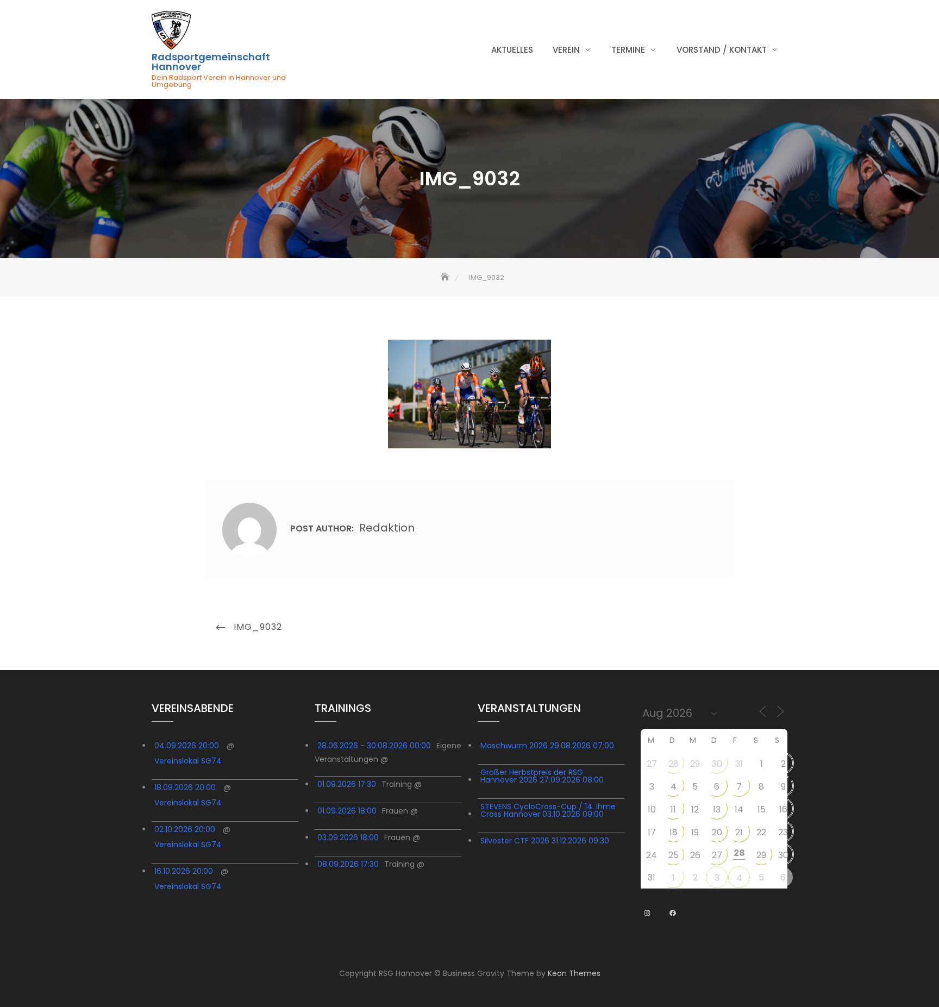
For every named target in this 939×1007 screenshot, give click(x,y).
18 (673, 832)
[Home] (446, 277)
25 (673, 855)
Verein (566, 49)
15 (762, 809)
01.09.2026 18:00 (347, 810)
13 (717, 809)
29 (695, 764)
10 (652, 809)
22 (761, 832)
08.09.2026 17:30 (348, 864)
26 (695, 855)
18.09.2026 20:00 (185, 787)
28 (673, 764)
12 (695, 809)
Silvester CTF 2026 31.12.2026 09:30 (544, 840)
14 (739, 809)
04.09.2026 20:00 (186, 745)
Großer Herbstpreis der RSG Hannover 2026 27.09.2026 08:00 (542, 776)
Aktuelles (512, 49)
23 (783, 832)
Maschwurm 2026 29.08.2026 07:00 (547, 745)
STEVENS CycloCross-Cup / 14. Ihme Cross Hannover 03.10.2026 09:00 (548, 810)
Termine (628, 49)
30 (717, 764)
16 (783, 809)
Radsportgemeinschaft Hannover (211, 62)
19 (695, 832)
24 (651, 855)
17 (652, 832)
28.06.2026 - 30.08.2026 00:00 (374, 745)
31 (739, 764)
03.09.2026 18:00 (348, 837)
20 (717, 832)
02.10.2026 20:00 (184, 829)
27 (652, 764)
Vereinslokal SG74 (188, 760)
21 (739, 832)
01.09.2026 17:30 (346, 784)
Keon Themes (574, 973)
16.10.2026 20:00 (183, 871)
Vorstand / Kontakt (722, 49)
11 (673, 809)
